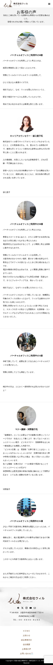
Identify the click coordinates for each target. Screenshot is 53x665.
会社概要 (26, 644)
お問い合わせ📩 (26, 654)
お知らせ (26, 635)
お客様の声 (26, 649)
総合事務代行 (26, 640)
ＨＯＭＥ (26, 631)
